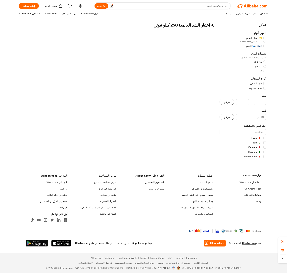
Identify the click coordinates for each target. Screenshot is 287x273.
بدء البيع (63, 188)
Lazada (143, 258)
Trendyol (178, 258)
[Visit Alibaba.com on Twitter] (52, 220)
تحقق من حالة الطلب (57, 195)
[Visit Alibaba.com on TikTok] (32, 220)
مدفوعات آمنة (206, 182)
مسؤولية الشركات (252, 195)
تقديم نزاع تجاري (108, 195)
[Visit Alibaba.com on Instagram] (46, 220)
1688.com (109, 258)
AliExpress (96, 258)
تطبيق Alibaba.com (85, 243)
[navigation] (243, 91)
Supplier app (139, 243)
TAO (169, 258)
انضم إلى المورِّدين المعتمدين (53, 201)
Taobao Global (157, 258)
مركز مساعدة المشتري (105, 182)
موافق (227, 102)
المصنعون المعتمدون (154, 182)
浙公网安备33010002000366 (197, 268)
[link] (282, 241)
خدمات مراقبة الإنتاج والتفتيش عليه (196, 207)
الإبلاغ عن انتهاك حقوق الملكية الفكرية (98, 207)
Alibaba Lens (249, 243)
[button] (112, 6)
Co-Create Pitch (252, 188)
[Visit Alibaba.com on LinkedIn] (59, 220)
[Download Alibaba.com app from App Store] (61, 243)
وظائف (258, 201)
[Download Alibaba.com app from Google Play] (37, 243)
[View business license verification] (173, 268)
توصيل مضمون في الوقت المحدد (197, 195)
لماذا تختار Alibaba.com (250, 182)
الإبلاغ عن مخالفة (108, 214)
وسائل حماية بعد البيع (203, 201)
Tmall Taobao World (127, 258)
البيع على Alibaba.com (56, 182)
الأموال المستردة (108, 201)
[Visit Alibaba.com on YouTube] (39, 220)
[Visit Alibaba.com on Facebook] (65, 220)
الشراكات (62, 207)
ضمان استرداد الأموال (202, 188)
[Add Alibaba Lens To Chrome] (215, 243)
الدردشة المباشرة (107, 188)
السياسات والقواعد (204, 214)
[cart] (69, 6)
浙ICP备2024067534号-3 (228, 268)
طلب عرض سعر (156, 188)
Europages (191, 258)
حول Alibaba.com (252, 175)
